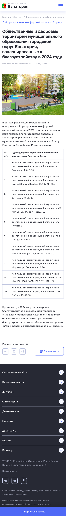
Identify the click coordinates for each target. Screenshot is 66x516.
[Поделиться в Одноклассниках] (14, 351)
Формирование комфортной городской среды (33, 22)
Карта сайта (9, 470)
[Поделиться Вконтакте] (5, 351)
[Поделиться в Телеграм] (22, 351)
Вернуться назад (34, 511)
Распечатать (51, 351)
